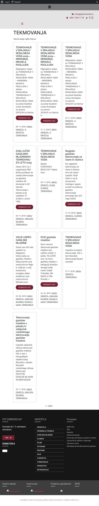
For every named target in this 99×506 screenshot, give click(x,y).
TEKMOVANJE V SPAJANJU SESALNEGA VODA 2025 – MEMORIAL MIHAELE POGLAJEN (24, 56)
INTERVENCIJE (43, 470)
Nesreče (70, 432)
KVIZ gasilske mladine (48, 239)
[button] (49, 7)
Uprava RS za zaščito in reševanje (79, 441)
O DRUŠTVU (41, 458)
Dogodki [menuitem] (17, 2)
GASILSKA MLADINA (45, 435)
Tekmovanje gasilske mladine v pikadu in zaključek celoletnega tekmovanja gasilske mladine (23, 329)
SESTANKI (41, 450)
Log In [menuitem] (7, 2)
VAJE (39, 454)
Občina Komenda (73, 435)
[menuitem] (2, 2)
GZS (68, 429)
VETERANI (41, 446)
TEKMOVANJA (21, 135)
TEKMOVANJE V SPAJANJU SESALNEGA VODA (73, 52)
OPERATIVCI (42, 466)
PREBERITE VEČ (24, 118)
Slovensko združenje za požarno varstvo (81, 438)
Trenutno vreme (73, 443)
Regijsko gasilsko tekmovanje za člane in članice (74, 155)
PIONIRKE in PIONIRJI (45, 431)
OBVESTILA (41, 427)
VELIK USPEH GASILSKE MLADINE (23, 240)
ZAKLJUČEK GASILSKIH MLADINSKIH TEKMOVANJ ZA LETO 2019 (24, 157)
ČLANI (52, 185)
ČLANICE (44, 188)
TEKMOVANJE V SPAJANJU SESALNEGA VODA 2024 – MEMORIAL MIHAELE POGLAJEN (49, 56)
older (49, 406)
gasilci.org (70, 427)
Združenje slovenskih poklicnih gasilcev (81, 446)
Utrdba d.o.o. (74, 500)
